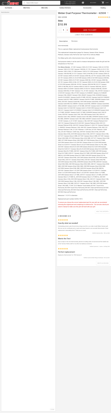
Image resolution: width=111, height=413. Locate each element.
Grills (44, 8)
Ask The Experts (102, 211)
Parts (26, 8)
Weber (60, 21)
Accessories (87, 8)
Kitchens (65, 8)
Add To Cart (90, 30)
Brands (8, 8)
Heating (103, 8)
